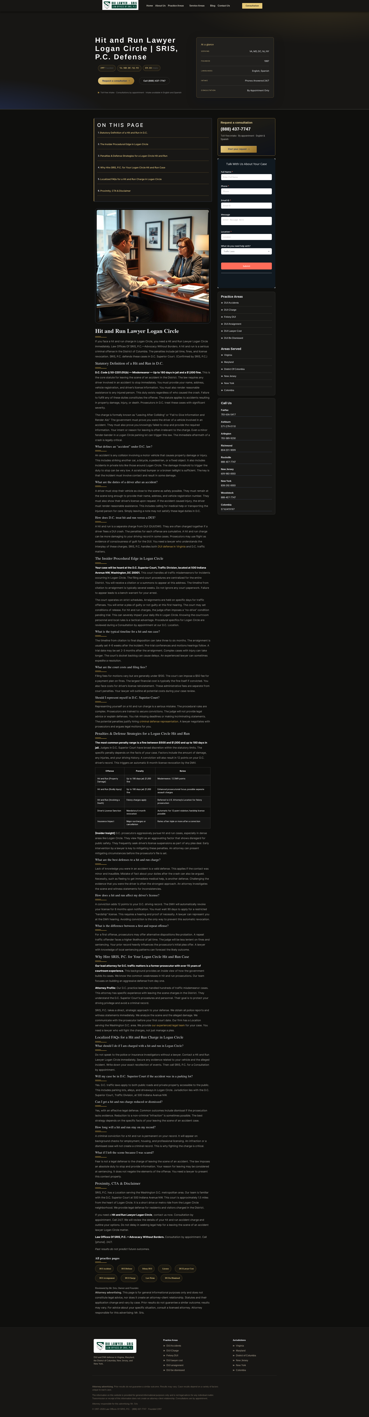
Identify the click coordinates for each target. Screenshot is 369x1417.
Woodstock (227, 493)
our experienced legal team (168, 1025)
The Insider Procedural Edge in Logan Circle (124, 144)
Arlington (226, 433)
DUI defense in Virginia (172, 546)
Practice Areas (176, 5)
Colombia (226, 505)
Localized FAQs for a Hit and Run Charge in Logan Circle (131, 179)
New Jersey (227, 469)
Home (149, 5)
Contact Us (224, 5)
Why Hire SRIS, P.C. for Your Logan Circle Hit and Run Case (132, 167)
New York (226, 481)
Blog (212, 5)
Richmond (226, 445)
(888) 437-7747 (236, 129)
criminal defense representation (159, 721)
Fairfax (224, 410)
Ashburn (226, 422)
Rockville (226, 457)
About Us (160, 5)
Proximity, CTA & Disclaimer (115, 190)
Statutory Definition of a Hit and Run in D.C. (124, 132)
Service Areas (197, 5)
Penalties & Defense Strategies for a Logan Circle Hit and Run (133, 155)
